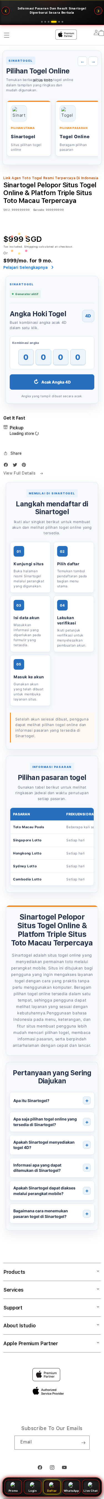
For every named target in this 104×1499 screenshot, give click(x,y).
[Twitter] (16, 466)
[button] (12, 453)
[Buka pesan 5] (57, 22)
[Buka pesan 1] (42, 22)
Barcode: (39, 209)
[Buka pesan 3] (48, 22)
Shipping (31, 246)
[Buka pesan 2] (45, 22)
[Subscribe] (83, 1443)
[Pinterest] (25, 466)
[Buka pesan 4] (52, 22)
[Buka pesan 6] (62, 22)
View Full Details (20, 473)
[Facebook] (7, 466)
